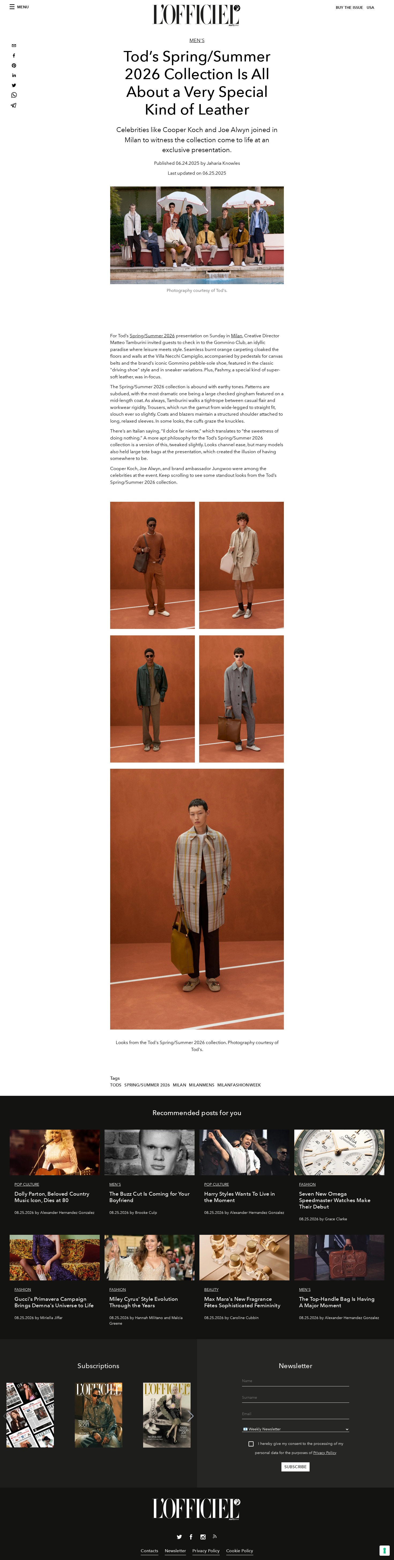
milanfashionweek (239, 1085)
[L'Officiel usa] (197, 15)
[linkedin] (14, 76)
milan (179, 1085)
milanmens (201, 1085)
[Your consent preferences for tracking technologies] (385, 1551)
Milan (236, 335)
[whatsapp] (14, 96)
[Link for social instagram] (203, 1538)
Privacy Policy (324, 1453)
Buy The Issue (349, 7)
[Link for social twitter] (179, 1538)
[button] (190, 1416)
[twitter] (14, 86)
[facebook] (14, 56)
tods (116, 1085)
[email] (14, 46)
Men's (197, 40)
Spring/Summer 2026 (152, 335)
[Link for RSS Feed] (214, 1537)
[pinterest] (14, 66)
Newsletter (175, 1550)
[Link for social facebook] (191, 1538)
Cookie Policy (239, 1550)
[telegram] (14, 106)
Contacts (149, 1550)
